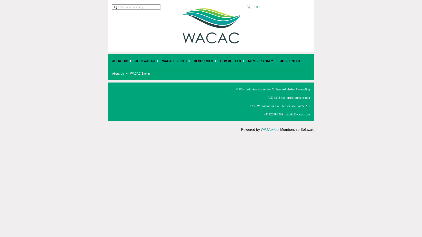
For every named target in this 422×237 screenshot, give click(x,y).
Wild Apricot (270, 129)
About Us (118, 73)
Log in (257, 6)
